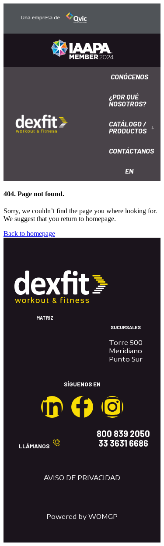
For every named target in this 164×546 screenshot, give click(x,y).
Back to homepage (29, 233)
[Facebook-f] (82, 407)
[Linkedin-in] (52, 407)
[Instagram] (112, 407)
